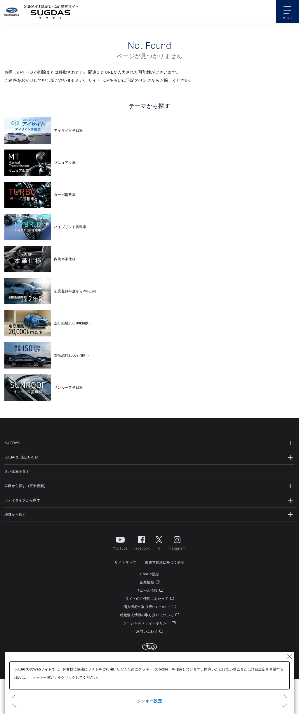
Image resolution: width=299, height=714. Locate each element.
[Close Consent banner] (289, 656)
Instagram (177, 548)
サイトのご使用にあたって (147, 599)
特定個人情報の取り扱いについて (147, 615)
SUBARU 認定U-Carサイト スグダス (51, 11)
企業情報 (147, 582)
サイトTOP (98, 80)
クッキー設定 (149, 701)
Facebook (141, 548)
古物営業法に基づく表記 (164, 562)
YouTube (120, 548)
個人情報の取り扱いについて (147, 607)
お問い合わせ (147, 631)
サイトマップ (125, 562)
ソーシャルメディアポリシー (147, 623)
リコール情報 (147, 590)
